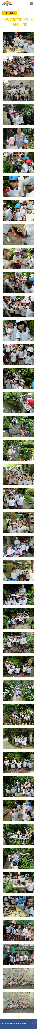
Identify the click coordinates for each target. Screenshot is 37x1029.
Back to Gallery (9, 13)
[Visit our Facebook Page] (34, 1023)
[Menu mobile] (31, 3)
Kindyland (9, 3)
